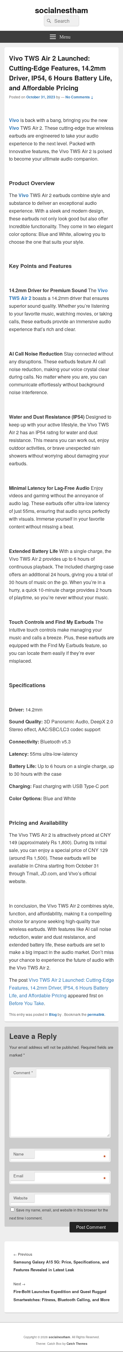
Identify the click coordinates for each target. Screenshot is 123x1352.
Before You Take (26, 1003)
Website (20, 1198)
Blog (53, 1014)
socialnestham (61, 10)
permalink (95, 1014)
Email (18, 1176)
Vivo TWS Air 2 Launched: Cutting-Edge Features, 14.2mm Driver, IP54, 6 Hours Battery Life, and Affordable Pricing (61, 987)
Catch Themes (77, 1344)
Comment (23, 1072)
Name (18, 1154)
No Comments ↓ (79, 97)
